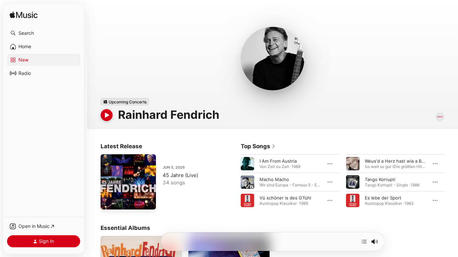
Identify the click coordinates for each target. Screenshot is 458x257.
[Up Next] (364, 241)
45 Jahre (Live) (180, 175)
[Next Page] (451, 182)
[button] (43, 33)
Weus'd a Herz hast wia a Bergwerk (402, 161)
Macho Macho (274, 179)
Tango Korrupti (380, 179)
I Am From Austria (278, 161)
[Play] (107, 115)
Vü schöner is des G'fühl (285, 197)
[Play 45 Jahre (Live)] (109, 201)
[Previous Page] (234, 182)
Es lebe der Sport (383, 197)
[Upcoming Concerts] (125, 101)
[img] (24, 15)
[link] (258, 146)
